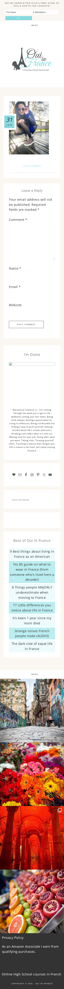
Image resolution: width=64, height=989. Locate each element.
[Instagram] (59, 738)
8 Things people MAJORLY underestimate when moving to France (32, 592)
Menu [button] (34, 25)
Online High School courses (24, 974)
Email (15, 287)
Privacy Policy (13, 937)
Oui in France (44, 984)
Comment (18, 219)
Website (15, 305)
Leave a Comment (32, 166)
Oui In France (32, 58)
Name (15, 268)
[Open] (32, 710)
